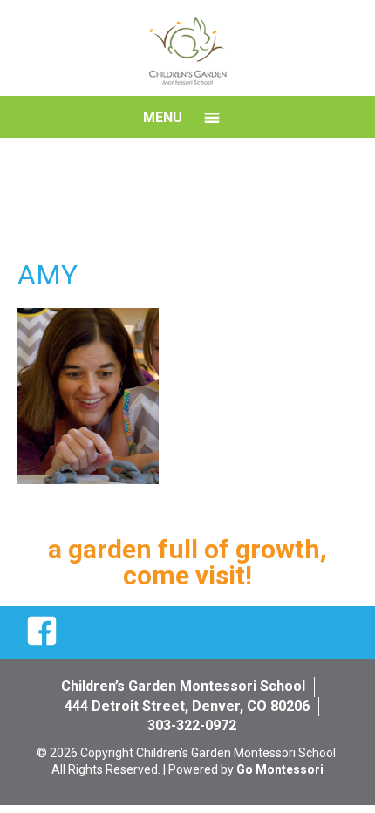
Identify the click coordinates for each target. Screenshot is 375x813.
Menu (162, 117)
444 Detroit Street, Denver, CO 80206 (187, 706)
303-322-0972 (191, 725)
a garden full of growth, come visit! (187, 562)
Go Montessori (280, 769)
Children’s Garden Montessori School (183, 686)
